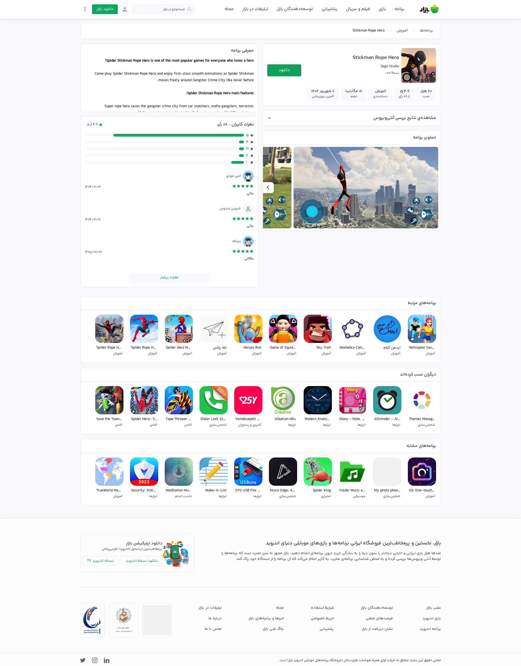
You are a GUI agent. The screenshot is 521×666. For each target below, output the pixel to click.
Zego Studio (389, 67)
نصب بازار (433, 608)
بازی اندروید (431, 618)
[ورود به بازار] (125, 9)
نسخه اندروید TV (100, 561)
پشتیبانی (329, 9)
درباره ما (215, 618)
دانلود (284, 70)
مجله (229, 9)
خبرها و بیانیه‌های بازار (266, 618)
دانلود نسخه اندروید (142, 561)
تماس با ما (213, 629)
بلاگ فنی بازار (273, 629)
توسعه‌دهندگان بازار (295, 9)
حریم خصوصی (322, 618)
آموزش (402, 31)
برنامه (399, 9)
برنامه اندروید (430, 629)
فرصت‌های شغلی (379, 618)
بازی (382, 9)
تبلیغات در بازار (255, 9)
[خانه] (429, 9)
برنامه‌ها (426, 31)
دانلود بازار (105, 9)
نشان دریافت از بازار (377, 629)
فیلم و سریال (358, 9)
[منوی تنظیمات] (85, 9)
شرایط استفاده (322, 608)
